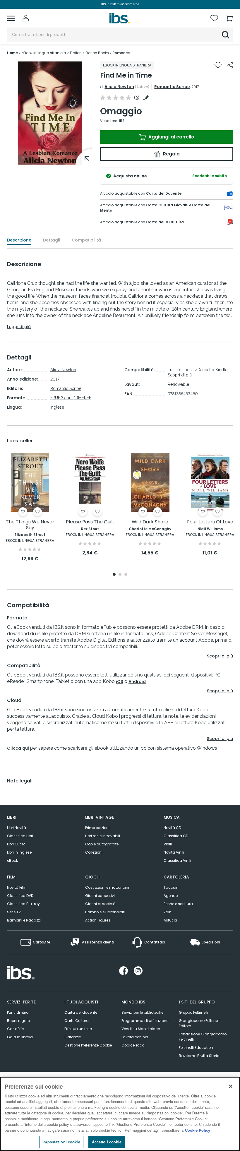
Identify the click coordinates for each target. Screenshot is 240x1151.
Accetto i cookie (106, 1142)
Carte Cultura (76, 1020)
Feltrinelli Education (196, 1047)
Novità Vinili (174, 852)
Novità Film (17, 887)
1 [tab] (50, 160)
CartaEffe (15, 1028)
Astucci (170, 920)
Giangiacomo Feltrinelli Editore (199, 1023)
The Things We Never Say (30, 525)
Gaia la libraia (20, 1036)
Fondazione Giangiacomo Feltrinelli (203, 1037)
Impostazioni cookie (61, 1142)
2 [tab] (120, 575)
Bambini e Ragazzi (24, 920)
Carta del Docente (163, 193)
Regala (171, 154)
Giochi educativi (100, 895)
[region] (120, 1114)
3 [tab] (126, 575)
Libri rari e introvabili (102, 835)
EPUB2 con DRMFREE (70, 397)
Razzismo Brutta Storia (199, 1055)
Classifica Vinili (177, 860)
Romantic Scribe (172, 87)
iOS (119, 681)
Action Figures (97, 920)
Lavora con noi (134, 1036)
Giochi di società (100, 903)
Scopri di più (180, 375)
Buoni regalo (18, 1020)
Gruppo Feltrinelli (193, 1012)
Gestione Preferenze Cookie (88, 1045)
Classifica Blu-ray (23, 903)
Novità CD (172, 827)
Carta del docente (80, 1012)
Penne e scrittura (178, 903)
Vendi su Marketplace (140, 1028)
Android (137, 681)
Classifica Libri (20, 835)
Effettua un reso (78, 1028)
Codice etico (132, 1045)
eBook (12, 860)
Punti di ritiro (17, 1012)
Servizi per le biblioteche (142, 1012)
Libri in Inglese (19, 852)
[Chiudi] (230, 1086)
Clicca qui (18, 748)
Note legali (19, 781)
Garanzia (72, 1036)
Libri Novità (16, 827)
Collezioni (93, 852)
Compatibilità (86, 240)
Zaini (168, 912)
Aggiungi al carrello (170, 137)
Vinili (168, 844)
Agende (171, 895)
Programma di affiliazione (144, 1020)
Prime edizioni (97, 827)
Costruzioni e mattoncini (107, 887)
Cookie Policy (197, 1130)
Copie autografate (102, 844)
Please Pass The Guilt (90, 522)
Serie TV (14, 912)
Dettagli (51, 240)
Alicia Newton (119, 87)
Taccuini (171, 887)
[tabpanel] (50, 113)
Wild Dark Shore (150, 522)
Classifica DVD (20, 895)
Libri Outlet (16, 844)
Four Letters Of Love (210, 522)
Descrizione (19, 240)
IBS (122, 120)
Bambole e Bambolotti (105, 912)
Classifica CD (176, 835)
